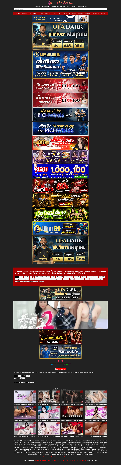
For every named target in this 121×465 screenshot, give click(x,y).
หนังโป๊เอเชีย (87, 13)
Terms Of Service (78, 456)
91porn (36, 281)
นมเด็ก (22, 279)
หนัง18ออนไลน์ (94, 276)
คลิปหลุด (34, 13)
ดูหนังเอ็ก (32, 279)
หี (33, 276)
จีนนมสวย (42, 279)
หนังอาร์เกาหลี (57, 13)
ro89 (68, 279)
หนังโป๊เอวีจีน (47, 276)
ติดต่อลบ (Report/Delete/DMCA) (46, 456)
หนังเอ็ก (71, 276)
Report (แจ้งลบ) (60, 369)
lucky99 (23, 382)
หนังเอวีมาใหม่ (77, 276)
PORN (15, 13)
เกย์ (98, 13)
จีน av (47, 279)
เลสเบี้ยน (103, 13)
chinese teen (92, 279)
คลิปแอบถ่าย (40, 13)
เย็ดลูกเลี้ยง (26, 276)
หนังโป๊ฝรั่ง (74, 13)
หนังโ (62, 276)
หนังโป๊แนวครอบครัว (39, 276)
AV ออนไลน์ (31, 281)
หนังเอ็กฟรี (66, 276)
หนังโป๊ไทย (94, 13)
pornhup (72, 279)
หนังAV (50, 13)
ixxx (76, 279)
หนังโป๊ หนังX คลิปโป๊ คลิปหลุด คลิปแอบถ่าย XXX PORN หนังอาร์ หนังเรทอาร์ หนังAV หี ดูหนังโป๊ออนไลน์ (60, 460)
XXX (19, 13)
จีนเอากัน (37, 279)
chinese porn (99, 279)
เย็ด (31, 276)
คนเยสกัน (51, 279)
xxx (60, 279)
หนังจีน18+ (83, 276)
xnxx (64, 279)
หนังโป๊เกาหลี (81, 13)
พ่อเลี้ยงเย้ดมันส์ (102, 276)
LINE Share (67, 365)
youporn (56, 279)
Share (53, 365)
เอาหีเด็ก (21, 276)
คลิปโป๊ (46, 13)
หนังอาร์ (63, 13)
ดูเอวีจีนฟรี (27, 279)
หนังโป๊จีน (68, 13)
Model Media (24, 281)
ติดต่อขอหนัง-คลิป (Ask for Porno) (64, 456)
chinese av (18, 281)
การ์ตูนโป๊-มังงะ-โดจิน (26, 13)
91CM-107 (41, 281)
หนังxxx (88, 276)
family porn (81, 279)
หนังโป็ (58, 276)
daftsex (86, 279)
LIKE (61, 360)
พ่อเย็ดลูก (17, 279)
